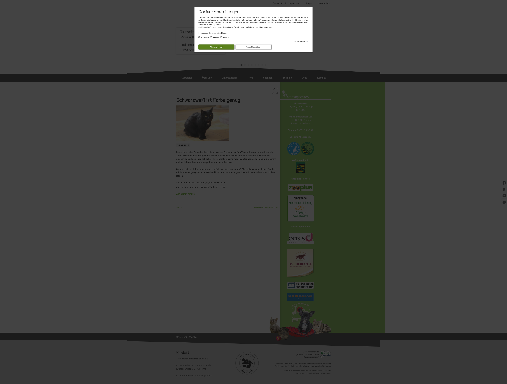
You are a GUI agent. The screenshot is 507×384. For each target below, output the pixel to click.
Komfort (216, 38)
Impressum (203, 33)
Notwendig (205, 38)
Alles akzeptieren (216, 47)
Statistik (226, 38)
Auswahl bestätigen (253, 47)
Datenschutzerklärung (218, 33)
